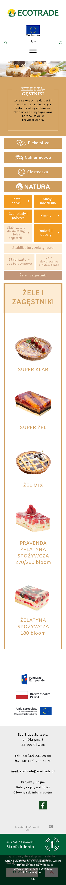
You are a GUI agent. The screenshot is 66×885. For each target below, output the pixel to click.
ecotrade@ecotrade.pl (33, 771)
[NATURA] (33, 186)
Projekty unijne (33, 782)
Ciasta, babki (15, 201)
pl (31, 41)
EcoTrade (31, 827)
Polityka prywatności (33, 787)
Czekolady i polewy (17, 216)
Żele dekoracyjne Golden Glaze (49, 261)
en (35, 41)
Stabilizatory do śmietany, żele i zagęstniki (16, 233)
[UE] (33, 35)
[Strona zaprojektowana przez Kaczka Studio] (50, 827)
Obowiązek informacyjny (33, 793)
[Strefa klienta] (60, 43)
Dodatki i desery (45, 233)
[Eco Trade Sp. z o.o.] (33, 21)
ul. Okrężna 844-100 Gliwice (33, 740)
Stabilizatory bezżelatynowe (19, 262)
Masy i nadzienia (48, 201)
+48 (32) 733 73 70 (33, 761)
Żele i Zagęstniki (33, 275)
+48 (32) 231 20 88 (33, 756)
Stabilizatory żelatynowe (33, 248)
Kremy (45, 216)
